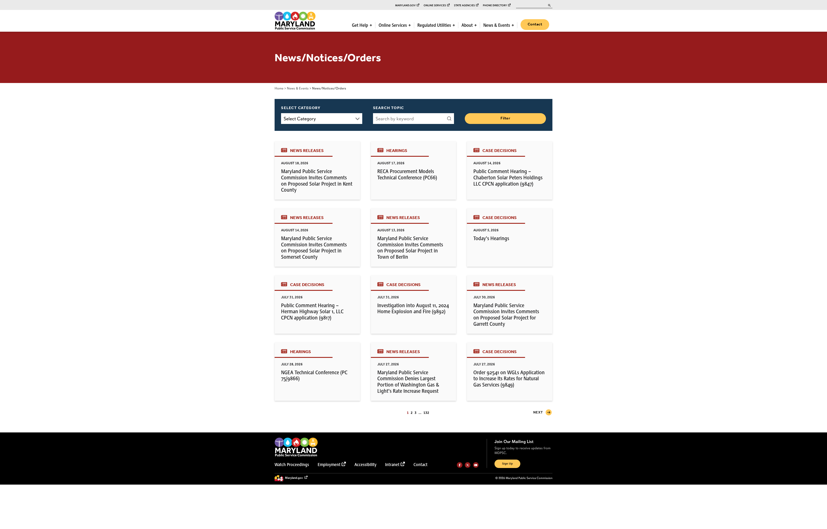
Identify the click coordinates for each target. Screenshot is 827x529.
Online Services (435, 5)
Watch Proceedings (292, 464)
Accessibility (365, 464)
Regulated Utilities (434, 25)
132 (426, 413)
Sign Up (507, 464)
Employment (329, 464)
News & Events (496, 25)
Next (538, 412)
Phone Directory (495, 5)
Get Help (360, 25)
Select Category (301, 108)
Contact (535, 24)
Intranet (392, 464)
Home (279, 88)
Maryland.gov (405, 5)
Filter (505, 118)
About (467, 25)
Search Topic (388, 108)
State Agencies (464, 5)
